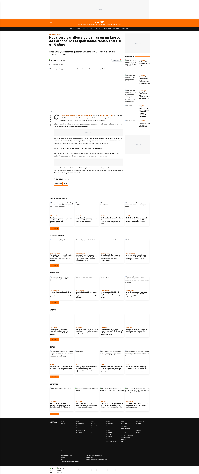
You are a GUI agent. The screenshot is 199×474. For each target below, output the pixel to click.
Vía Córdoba (53, 34)
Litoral (104, 28)
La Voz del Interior (130, 470)
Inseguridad (58, 184)
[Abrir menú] (64, 22)
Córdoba (78, 28)
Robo (61, 34)
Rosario (85, 28)
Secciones (125, 28)
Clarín (77, 470)
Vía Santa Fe (109, 432)
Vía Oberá (108, 430)
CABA (62, 428)
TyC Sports (120, 470)
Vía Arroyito (79, 426)
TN (81, 470)
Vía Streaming (140, 426)
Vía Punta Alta (80, 432)
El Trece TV (87, 470)
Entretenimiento (125, 437)
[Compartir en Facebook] (50, 116)
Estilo (122, 441)
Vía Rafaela (109, 434)
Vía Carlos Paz (80, 423)
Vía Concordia (110, 439)
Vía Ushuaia (124, 423)
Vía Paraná (109, 436)
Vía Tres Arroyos (80, 430)
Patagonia (116, 28)
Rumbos (138, 432)
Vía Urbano (139, 423)
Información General (127, 435)
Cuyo (110, 28)
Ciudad (104, 470)
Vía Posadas (109, 423)
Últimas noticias (125, 428)
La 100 (99, 470)
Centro (92, 28)
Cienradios (111, 470)
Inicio (72, 28)
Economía (123, 433)
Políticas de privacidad (67, 453)
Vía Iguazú (108, 428)
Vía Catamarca (95, 428)
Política (123, 430)
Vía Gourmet (139, 428)
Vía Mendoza (94, 433)
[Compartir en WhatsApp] (50, 120)
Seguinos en (116, 60)
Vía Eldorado (109, 426)
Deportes (123, 439)
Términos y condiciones (67, 450)
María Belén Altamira (59, 60)
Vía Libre (138, 430)
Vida (122, 444)
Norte (98, 28)
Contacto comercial (66, 455)
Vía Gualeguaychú (111, 441)
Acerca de (64, 457)
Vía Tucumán (94, 426)
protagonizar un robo (107, 115)
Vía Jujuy (93, 423)
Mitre (94, 470)
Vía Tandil (78, 428)
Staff (62, 459)
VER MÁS (53, 228)
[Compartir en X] (50, 124)
